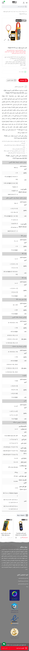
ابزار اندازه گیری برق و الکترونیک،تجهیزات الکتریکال (16, 51)
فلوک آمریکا (13, 11)
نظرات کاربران (10, 80)
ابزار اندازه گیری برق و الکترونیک (23, 581)
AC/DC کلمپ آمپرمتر (19, 50)
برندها (17, 11)
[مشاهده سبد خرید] (3, 2)
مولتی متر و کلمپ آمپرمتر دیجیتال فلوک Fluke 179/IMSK (6, 535)
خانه (26, 11)
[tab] (23, 80)
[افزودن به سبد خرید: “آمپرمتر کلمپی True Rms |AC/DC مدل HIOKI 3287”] (16, 537)
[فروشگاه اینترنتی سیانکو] (14, 2)
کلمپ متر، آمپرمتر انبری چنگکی (17, 53)
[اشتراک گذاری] (8, 39)
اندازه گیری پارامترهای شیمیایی (23, 584)
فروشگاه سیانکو (21, 11)
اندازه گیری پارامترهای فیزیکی (23, 578)
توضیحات (22, 80)
